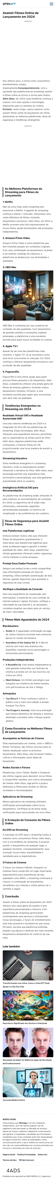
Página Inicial (9, 1154)
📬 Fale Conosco (26, 1160)
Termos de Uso (10, 1160)
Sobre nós (42, 1154)
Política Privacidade (26, 1154)
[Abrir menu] (51, 4)
